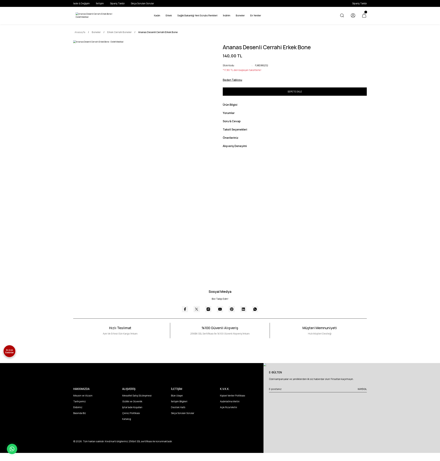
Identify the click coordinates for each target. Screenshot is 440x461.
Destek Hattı (178, 407)
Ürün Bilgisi (230, 105)
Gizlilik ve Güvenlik (132, 401)
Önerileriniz (230, 138)
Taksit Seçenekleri (235, 129)
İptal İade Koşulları (132, 407)
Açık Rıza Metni (228, 407)
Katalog (126, 419)
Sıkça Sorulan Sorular (182, 413)
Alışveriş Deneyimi (235, 146)
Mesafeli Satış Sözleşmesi (137, 395)
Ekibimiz (77, 407)
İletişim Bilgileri (179, 401)
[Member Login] (353, 15)
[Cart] (364, 15)
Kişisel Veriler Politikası (232, 395)
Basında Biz (79, 413)
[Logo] (95, 15)
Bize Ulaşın (177, 395)
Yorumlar (229, 113)
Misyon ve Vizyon (82, 395)
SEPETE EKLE (295, 91)
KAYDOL (362, 389)
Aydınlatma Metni (229, 401)
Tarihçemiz (79, 401)
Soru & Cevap (232, 121)
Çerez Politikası (131, 413)
